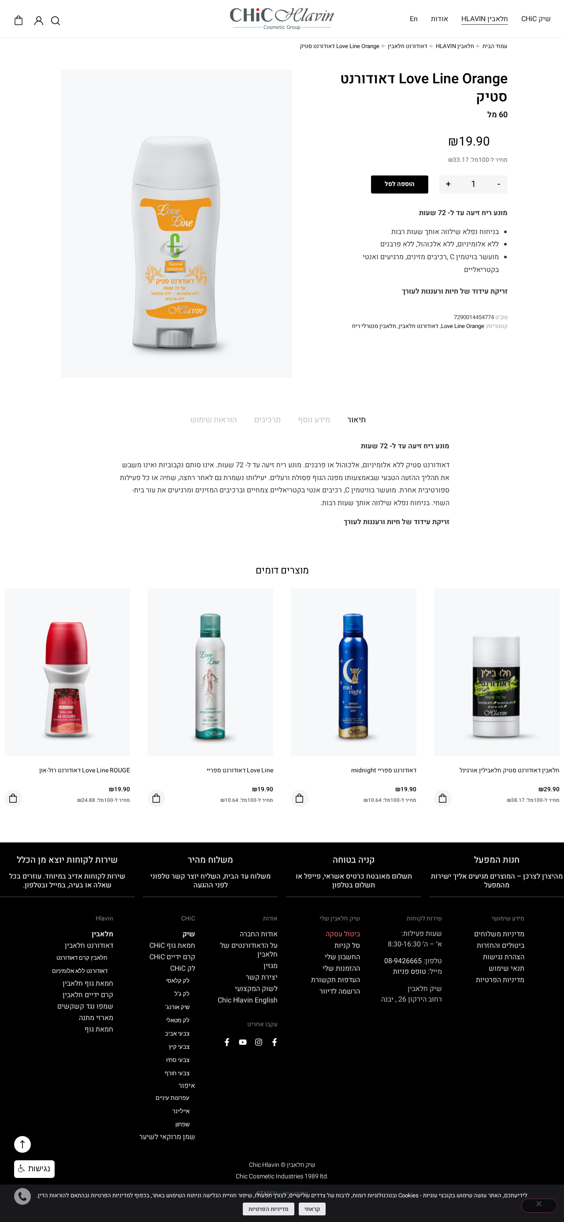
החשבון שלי (342, 957)
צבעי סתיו (177, 1060)
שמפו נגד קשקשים (85, 1006)
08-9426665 (403, 961)
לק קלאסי (177, 980)
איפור (186, 1085)
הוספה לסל (400, 184)
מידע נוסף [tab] (314, 420)
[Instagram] (259, 1042)
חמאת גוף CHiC (172, 945)
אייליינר (180, 1111)
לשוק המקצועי (256, 989)
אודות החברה (259, 934)
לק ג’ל (181, 994)
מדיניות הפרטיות (500, 980)
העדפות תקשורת (335, 980)
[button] (34, 1169)
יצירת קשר (262, 977)
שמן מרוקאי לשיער (167, 1137)
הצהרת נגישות (503, 957)
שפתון (182, 1124)
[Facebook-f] (274, 1042)
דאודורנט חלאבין (407, 46)
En (414, 19)
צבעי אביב (177, 1033)
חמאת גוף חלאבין (88, 983)
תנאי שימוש (506, 968)
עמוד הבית (495, 46)
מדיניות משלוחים (499, 934)
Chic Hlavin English (248, 1000)
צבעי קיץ (179, 1046)
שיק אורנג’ (177, 1007)
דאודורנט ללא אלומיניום (80, 971)
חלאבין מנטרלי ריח (374, 326)
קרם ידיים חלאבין (88, 995)
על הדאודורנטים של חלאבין (249, 950)
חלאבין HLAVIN (484, 19)
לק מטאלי (177, 1020)
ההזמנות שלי (341, 968)
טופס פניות (409, 971)
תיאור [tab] (356, 420)
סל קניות (347, 945)
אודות (439, 19)
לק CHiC (182, 968)
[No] (539, 1206)
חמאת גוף (99, 1029)
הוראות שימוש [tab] (213, 420)
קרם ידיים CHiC (172, 957)
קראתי (312, 1209)
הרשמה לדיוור (339, 991)
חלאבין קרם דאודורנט (82, 957)
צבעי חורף (177, 1073)
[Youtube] (243, 1042)
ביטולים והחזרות (500, 945)
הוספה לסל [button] (443, 798)
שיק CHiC (536, 19)
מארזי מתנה (96, 1018)
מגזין (270, 966)
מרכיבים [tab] (267, 420)
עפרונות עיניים (172, 1098)
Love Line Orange (462, 326)
